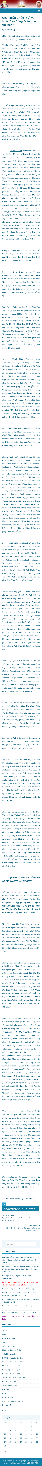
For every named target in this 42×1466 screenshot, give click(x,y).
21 (26, 1438)
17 (5, 1438)
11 (10, 1434)
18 (10, 1438)
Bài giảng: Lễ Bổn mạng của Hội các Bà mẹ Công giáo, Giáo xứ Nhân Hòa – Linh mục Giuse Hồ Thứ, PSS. (20, 1259)
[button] (38, 11)
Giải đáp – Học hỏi (9, 1381)
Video (4, 1342)
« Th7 (4, 1452)
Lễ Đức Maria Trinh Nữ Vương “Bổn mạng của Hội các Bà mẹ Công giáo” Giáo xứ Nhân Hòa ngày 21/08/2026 (20, 1269)
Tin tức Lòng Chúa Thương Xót (13, 1378)
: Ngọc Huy (25, 1461)
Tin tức (4, 1330)
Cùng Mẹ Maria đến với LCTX (13, 1362)
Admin (17, 30)
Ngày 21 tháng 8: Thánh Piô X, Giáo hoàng (18, 1289)
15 (32, 1434)
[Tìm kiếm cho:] (21, 1244)
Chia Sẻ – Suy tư (8, 1338)
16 (37, 1434)
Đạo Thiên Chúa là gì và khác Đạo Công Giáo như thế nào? (19, 1208)
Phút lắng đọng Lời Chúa (11, 1350)
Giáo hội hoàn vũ (8, 1354)
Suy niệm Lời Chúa (9, 1346)
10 (5, 1434)
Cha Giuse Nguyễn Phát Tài (12, 1401)
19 (16, 1438)
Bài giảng (5, 1389)
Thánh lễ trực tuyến (9, 1385)
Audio (4, 1334)
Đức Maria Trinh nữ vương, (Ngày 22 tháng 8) (19, 1312)
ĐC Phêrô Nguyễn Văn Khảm (13, 1358)
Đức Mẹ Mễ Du (8, 1405)
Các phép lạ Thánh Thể (11, 1374)
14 (26, 1434)
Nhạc (4, 1393)
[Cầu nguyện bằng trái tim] (21, 7)
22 (32, 1438)
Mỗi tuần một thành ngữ (11, 1366)
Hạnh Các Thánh (8, 1397)
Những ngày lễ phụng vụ (11, 1370)
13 (21, 1434)
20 (21, 1438)
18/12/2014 (8, 30)
